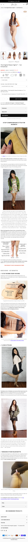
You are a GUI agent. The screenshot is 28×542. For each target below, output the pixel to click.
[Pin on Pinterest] (15, 62)
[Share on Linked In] (17, 62)
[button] (26, 4)
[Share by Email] (18, 62)
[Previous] (2, 56)
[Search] (3, 4)
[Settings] (24, 4)
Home (2, 7)
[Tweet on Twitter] (13, 62)
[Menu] (1, 4)
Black (4, 156)
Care (3, 506)
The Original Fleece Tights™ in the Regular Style (12, 498)
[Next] (26, 56)
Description (5, 115)
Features (4, 108)
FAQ (3, 503)
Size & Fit (4, 112)
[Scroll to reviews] (14, 68)
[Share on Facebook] (12, 62)
